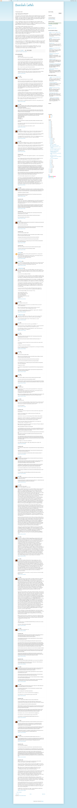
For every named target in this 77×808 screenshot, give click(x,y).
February (51, 166)
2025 (50, 121)
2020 (50, 127)
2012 (50, 137)
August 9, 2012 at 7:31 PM (21, 249)
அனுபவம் (21, 51)
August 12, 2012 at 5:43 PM (22, 732)
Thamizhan (19, 252)
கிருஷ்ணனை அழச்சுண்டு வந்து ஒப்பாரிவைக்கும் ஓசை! (54, 151)
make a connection (51, 177)
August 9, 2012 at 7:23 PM (21, 242)
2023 (50, 123)
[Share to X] (29, 50)
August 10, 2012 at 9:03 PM (22, 443)
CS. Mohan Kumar (20, 268)
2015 (50, 133)
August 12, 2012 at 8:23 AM (22, 717)
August (51, 143)
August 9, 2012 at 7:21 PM (21, 228)
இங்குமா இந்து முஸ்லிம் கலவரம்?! (54, 145)
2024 (50, 122)
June (51, 161)
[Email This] (27, 50)
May (50, 162)
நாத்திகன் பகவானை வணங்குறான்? (54, 97)
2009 (50, 171)
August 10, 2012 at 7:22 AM (22, 348)
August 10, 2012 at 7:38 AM (22, 406)
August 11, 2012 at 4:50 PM (22, 630)
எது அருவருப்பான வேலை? (53, 155)
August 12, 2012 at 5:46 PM (22, 741)
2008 (50, 172)
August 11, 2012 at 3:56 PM (22, 473)
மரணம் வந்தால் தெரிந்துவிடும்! (54, 158)
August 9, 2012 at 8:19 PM (21, 258)
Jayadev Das (20, 261)
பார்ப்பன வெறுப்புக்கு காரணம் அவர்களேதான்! (55, 63)
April (51, 163)
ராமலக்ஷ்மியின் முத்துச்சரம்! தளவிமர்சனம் (55, 148)
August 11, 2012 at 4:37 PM (22, 482)
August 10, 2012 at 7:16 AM (22, 330)
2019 (50, 128)
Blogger (42, 801)
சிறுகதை (26, 51)
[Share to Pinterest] (31, 50)
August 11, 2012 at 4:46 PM (22, 574)
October (51, 140)
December (51, 138)
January (51, 167)
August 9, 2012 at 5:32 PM (21, 101)
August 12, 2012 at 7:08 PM (22, 790)
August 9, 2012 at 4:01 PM (21, 73)
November (51, 139)
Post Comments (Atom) (22, 795)
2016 (50, 132)
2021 (50, 126)
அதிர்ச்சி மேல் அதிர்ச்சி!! (53, 144)
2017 (50, 131)
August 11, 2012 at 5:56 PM (22, 656)
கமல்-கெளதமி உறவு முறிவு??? (53, 82)
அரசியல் (19, 51)
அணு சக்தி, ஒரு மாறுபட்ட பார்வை (53, 92)
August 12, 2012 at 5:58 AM (22, 681)
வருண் (19, 76)
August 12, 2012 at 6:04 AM (22, 695)
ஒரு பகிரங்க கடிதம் (51, 43)
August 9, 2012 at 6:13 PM (21, 151)
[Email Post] (25, 50)
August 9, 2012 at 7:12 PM (21, 218)
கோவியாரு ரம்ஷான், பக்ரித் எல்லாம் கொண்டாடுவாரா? (53, 69)
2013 (50, 136)
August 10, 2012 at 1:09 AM (22, 265)
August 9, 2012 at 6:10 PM (21, 138)
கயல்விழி (51, 115)
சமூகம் (23, 51)
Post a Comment (19, 792)
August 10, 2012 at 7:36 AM (22, 396)
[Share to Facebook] (30, 50)
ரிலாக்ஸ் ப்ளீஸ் (24, 5)
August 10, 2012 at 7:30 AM (22, 371)
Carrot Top (50, 25)
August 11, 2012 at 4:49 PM (22, 625)
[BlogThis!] (28, 50)
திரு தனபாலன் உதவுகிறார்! (51, 19)
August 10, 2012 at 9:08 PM (22, 454)
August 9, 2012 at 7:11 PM (21, 196)
